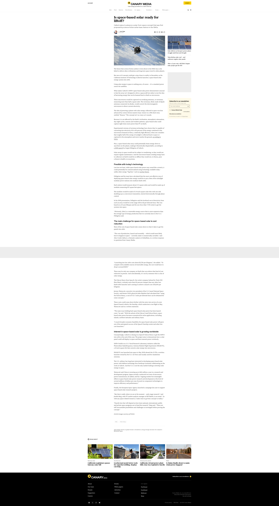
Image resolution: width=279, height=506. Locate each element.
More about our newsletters (175, 113)
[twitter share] (157, 32)
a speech (118, 148)
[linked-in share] (155, 32)
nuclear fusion (144, 172)
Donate (187, 3)
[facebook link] (96, 502)
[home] (139, 3)
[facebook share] (159, 32)
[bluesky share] (162, 32)
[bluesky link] (99, 502)
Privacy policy (168, 502)
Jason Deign (117, 430)
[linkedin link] (89, 502)
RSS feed (176, 502)
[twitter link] (92, 502)
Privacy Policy (185, 116)
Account (90, 3)
